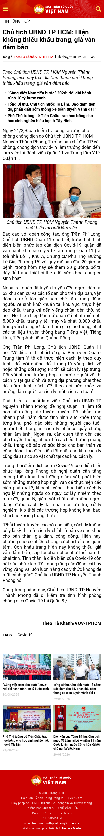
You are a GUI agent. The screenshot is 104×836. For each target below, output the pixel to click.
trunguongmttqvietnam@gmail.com (57, 823)
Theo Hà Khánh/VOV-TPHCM (33, 57)
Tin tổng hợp (16, 21)
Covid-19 (25, 635)
